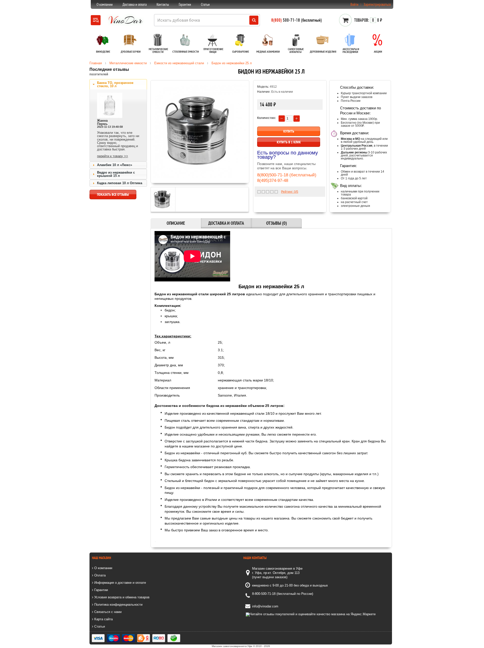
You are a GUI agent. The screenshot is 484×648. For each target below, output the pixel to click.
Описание (176, 223)
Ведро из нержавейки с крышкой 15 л (116, 174)
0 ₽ (368, 20)
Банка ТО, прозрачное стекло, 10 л (115, 84)
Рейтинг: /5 (289, 191)
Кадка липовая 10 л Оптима (119, 183)
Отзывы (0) (276, 223)
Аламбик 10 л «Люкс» (114, 165)
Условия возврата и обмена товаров (121, 597)
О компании (105, 4)
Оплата (99, 575)
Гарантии (185, 4)
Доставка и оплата (135, 4)
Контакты (163, 4)
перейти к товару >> (112, 156)
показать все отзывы (113, 194)
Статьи (205, 4)
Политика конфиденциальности (117, 604)
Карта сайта (103, 619)
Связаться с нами (107, 612)
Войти (354, 4)
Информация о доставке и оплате (119, 583)
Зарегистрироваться (377, 4)
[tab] (118, 84)
